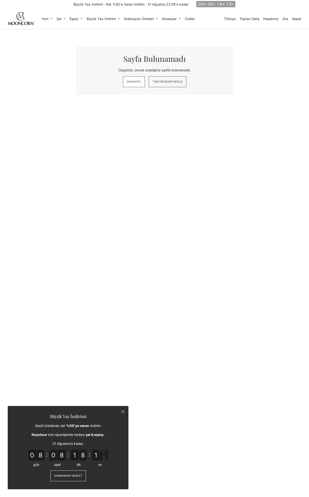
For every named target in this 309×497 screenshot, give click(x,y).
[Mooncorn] (21, 18)
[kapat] (122, 411)
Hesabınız (271, 19)
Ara (285, 19)
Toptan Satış (249, 19)
